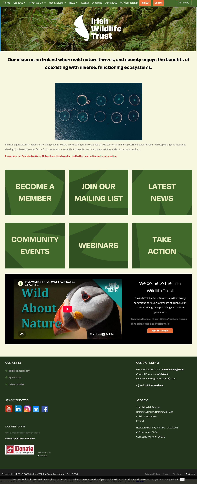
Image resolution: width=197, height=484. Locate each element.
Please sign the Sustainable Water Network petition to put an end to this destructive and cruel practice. (61, 156)
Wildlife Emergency (19, 371)
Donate (158, 3)
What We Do (36, 3)
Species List (15, 377)
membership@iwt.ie (173, 369)
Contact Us (111, 3)
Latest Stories (16, 384)
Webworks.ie (42, 456)
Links (166, 474)
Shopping (97, 3)
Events (85, 3)
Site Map (177, 474)
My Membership (129, 3)
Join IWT (145, 3)
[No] (193, 480)
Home (7, 3)
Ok (182, 480)
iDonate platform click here (20, 438)
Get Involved (56, 3)
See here (158, 385)
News (72, 3)
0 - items (190, 474)
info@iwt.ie (163, 374)
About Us (18, 3)
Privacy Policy (152, 474)
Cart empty (183, 2)
